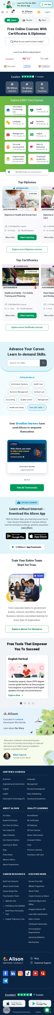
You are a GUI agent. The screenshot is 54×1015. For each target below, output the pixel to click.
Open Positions (9, 835)
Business (7, 779)
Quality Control (26, 400)
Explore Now (14, 695)
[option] (20, 216)
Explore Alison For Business (27, 629)
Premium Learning (34, 850)
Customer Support (42, 963)
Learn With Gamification (38, 914)
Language (31, 779)
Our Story (6, 816)
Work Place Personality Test (14, 912)
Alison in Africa (9, 860)
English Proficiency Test (14, 919)
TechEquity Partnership (38, 924)
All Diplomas (32, 825)
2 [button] (27, 479)
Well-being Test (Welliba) (15, 906)
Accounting (10, 400)
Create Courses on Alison (39, 896)
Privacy (15, 1012)
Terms (20, 1012)
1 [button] (25, 479)
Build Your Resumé (10, 881)
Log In (47, 12)
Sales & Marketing (34, 794)
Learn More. (27, 528)
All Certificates (33, 820)
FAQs (36, 958)
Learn (13, 20)
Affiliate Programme (36, 886)
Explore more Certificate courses (27, 327)
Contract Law (39, 392)
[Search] (5, 10)
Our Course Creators (11, 840)
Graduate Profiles (34, 840)
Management (43, 400)
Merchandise (34, 942)
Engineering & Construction (14, 784)
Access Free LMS (35, 881)
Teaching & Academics (36, 799)
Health (5, 794)
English (6, 789)
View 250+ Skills (35, 408)
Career (29, 20)
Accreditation (32, 816)
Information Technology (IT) (14, 799)
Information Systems (19, 384)
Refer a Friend (34, 919)
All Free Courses (33, 830)
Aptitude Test (10, 901)
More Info (10, 237)
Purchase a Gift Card (35, 855)
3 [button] (29, 479)
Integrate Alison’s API (37, 909)
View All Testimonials (27, 488)
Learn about (13, 728)
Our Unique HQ (9, 830)
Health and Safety (17, 408)
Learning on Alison (10, 845)
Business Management (19, 392)
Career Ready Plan (10, 891)
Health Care (38, 384)
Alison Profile (34, 891)
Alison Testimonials (35, 835)
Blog (4, 850)
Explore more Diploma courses (27, 249)
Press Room (8, 855)
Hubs (29, 845)
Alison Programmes (11, 865)
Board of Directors (10, 820)
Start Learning (27, 237)
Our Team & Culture (10, 825)
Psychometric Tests (11, 896)
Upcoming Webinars (36, 937)
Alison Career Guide (11, 886)
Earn (44, 20)
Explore (2, 12)
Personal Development (36, 789)
